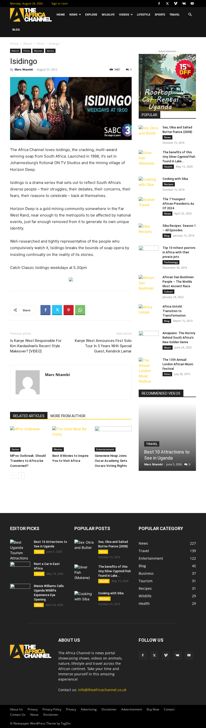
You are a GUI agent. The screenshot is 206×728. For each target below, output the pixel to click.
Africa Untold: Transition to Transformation (174, 311)
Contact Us (17, 714)
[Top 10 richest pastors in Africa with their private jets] (149, 253)
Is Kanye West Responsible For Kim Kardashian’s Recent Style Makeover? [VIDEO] (36, 345)
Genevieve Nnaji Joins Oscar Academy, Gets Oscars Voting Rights (111, 461)
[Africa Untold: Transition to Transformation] (149, 311)
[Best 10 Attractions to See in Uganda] (167, 437)
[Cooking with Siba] (149, 184)
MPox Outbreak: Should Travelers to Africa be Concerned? (28, 461)
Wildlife (108, 14)
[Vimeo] (175, 3)
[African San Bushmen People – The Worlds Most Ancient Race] (149, 283)
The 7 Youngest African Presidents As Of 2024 (178, 203)
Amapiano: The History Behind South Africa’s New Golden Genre (179, 337)
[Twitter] (167, 3)
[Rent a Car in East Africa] (20, 569)
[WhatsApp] (80, 310)
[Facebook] (159, 3)
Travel (175, 14)
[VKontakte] (184, 3)
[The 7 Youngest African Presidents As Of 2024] (149, 204)
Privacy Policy (51, 709)
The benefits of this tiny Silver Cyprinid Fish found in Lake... (179, 157)
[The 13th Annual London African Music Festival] (149, 370)
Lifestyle (143, 14)
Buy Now (153, 709)
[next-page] (21, 476)
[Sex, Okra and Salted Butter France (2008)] (149, 132)
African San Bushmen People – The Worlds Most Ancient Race (178, 281)
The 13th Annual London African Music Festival (178, 364)
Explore (91, 14)
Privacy (33, 709)
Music (167, 347)
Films (40, 43)
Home (61, 14)
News (73, 14)
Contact (169, 709)
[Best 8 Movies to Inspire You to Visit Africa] (70, 439)
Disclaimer (109, 709)
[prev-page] (13, 476)
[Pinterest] (69, 310)
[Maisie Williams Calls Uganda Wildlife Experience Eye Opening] (20, 591)
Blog (16, 29)
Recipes (168, 184)
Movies (38, 50)
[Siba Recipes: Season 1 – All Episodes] (149, 231)
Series (50, 50)
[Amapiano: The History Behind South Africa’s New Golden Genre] (149, 338)
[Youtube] (192, 3)
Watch (27, 43)
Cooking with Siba (175, 179)
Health (168, 166)
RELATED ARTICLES (28, 416)
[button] (190, 14)
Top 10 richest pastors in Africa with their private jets (179, 252)
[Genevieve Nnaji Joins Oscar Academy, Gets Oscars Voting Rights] (113, 439)
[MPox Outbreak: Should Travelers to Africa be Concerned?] (28, 439)
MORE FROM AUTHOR (67, 416)
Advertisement (131, 709)
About (34, 714)
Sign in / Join (60, 3)
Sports (160, 14)
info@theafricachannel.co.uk (102, 689)
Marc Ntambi (24, 69)
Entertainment (105, 449)
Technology (171, 262)
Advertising (89, 709)
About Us (16, 709)
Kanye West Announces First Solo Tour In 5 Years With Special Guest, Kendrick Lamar (103, 345)
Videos (124, 14)
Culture (168, 291)
